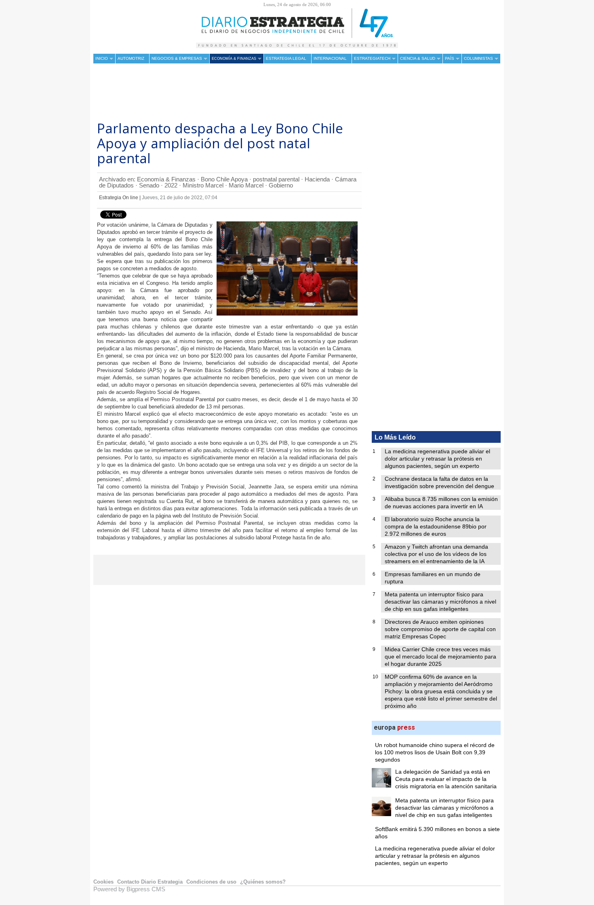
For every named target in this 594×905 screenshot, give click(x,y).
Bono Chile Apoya (224, 179)
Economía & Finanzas (166, 179)
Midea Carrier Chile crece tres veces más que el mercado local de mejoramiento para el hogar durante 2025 (440, 656)
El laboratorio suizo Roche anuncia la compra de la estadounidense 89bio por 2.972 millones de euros (436, 526)
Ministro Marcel (203, 185)
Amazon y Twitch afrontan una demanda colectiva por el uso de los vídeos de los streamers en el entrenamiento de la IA (436, 553)
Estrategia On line (118, 197)
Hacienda (317, 179)
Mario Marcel (246, 185)
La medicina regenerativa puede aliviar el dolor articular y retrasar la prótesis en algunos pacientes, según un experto (437, 458)
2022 (170, 185)
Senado (149, 185)
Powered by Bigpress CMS (129, 889)
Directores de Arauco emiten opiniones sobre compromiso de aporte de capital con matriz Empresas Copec (440, 629)
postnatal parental (276, 179)
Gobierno (281, 185)
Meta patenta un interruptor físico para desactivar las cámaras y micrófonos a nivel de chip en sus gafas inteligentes (440, 601)
